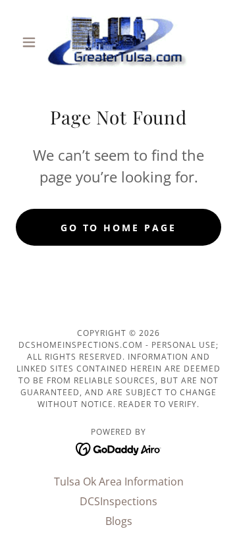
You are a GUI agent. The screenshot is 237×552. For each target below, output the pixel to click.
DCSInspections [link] (118, 501)
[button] (31, 42)
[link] (118, 42)
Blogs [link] (118, 521)
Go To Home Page (119, 227)
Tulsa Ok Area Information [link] (119, 481)
